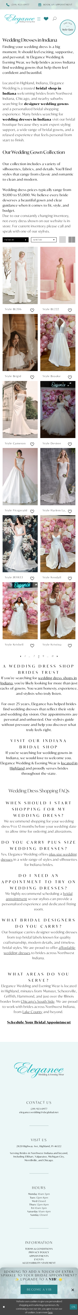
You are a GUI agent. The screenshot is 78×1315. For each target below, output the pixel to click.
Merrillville (30, 1160)
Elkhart (29, 1156)
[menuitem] (39, 19)
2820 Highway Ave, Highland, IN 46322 (39, 1146)
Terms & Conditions (39, 1248)
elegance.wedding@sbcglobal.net (39, 1112)
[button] (39, 19)
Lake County (32, 1012)
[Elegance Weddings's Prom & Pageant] (20, 19)
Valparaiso (41, 1156)
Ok (74, 1306)
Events (39, 1259)
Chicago (48, 1160)
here (50, 1312)
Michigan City (56, 1156)
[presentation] (20, 275)
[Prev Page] (21, 656)
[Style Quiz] (67, 27)
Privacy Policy (39, 1252)
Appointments (39, 1256)
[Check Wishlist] (46, 18)
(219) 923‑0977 (39, 1108)
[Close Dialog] (4, 1307)
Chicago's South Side (38, 1001)
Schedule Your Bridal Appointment (39, 1022)
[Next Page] (57, 656)
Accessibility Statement (38, 1262)
